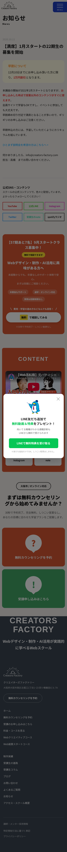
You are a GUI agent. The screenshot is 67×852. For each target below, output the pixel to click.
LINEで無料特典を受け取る (33, 443)
